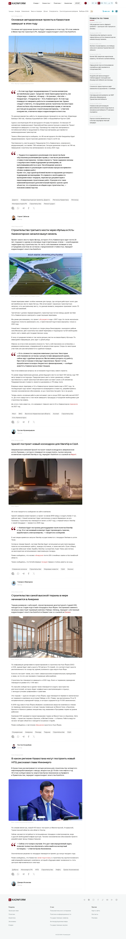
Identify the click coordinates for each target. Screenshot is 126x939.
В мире (11, 925)
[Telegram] (23, 208)
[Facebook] (28, 208)
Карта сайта (96, 911)
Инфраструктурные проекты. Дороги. (35, 200)
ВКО (20, 414)
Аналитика (68, 3)
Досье (46, 11)
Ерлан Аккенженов (71, 870)
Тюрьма (47, 732)
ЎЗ (112, 3)
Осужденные (17, 732)
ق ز (109, 3)
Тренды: (11, 11)
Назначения (25, 11)
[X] (33, 208)
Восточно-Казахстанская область (37, 414)
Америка (28, 732)
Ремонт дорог (49, 204)
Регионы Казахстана (61, 200)
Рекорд (38, 732)
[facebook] (98, 900)
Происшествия (14, 911)
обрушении (40, 725)
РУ (99, 3)
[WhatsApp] (18, 208)
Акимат (56, 414)
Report (73, 454)
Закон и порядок (36, 11)
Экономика (12, 921)
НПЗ (37, 870)
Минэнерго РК (26, 870)
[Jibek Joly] (107, 11)
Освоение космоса (19, 569)
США (63, 569)
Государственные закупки (59, 925)
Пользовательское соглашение (60, 911)
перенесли (74, 404)
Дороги (15, 200)
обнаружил (39, 555)
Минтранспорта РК (19, 204)
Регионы (74, 200)
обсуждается (44, 319)
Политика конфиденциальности (60, 914)
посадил (44, 562)
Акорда (17, 11)
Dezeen (68, 612)
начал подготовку (44, 858)
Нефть (58, 870)
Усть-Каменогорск (19, 418)
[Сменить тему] (86, 3)
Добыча (15, 870)
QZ (96, 3)
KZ (93, 3)
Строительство (35, 204)
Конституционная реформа (69, 11)
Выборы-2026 (83, 11)
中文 (105, 3)
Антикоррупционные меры (59, 921)
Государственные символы (59, 918)
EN (102, 3)
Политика (12, 914)
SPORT (77, 3)
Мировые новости (51, 569)
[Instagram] (12, 208)
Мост (14, 414)
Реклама (94, 918)
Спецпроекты (53, 11)
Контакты (95, 914)
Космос (70, 569)
